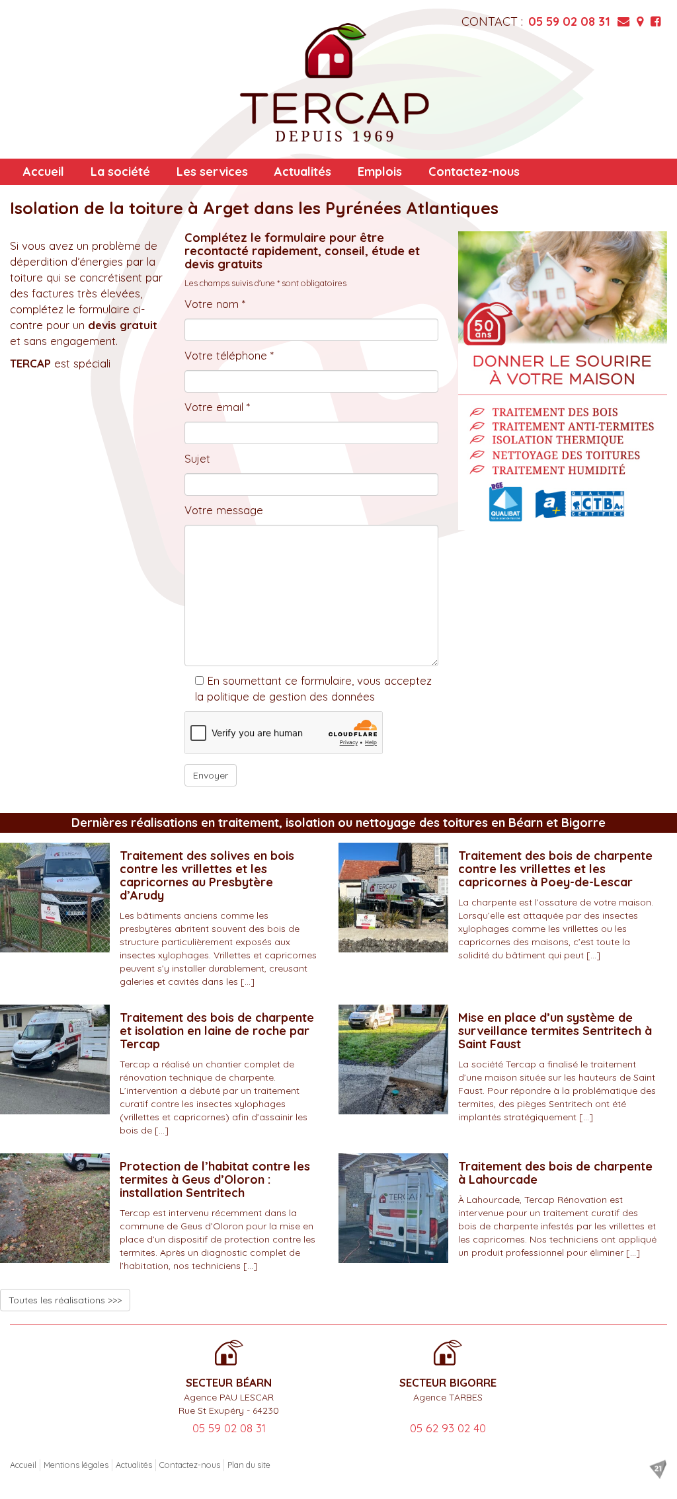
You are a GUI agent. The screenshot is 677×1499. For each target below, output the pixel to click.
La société (120, 171)
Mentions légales (76, 1464)
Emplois (380, 171)
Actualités (302, 171)
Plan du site (248, 1464)
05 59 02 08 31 (569, 21)
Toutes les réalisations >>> (65, 1300)
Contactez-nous (474, 171)
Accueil (43, 171)
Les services (212, 171)
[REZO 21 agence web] (658, 1469)
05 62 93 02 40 (448, 1428)
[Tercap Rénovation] (334, 82)
